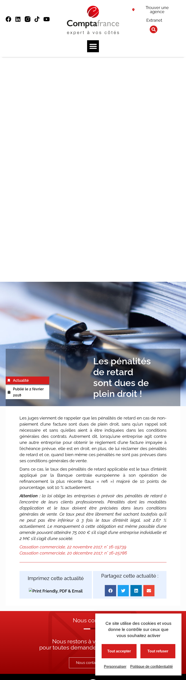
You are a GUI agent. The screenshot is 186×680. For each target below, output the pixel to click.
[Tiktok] (37, 19)
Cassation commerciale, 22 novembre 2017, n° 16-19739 (73, 546)
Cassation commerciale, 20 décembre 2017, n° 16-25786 (74, 552)
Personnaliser (115, 666)
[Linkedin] (18, 19)
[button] (153, 29)
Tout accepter (119, 651)
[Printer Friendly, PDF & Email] (56, 591)
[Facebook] (8, 19)
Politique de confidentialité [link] (151, 666)
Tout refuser (157, 651)
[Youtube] (46, 19)
